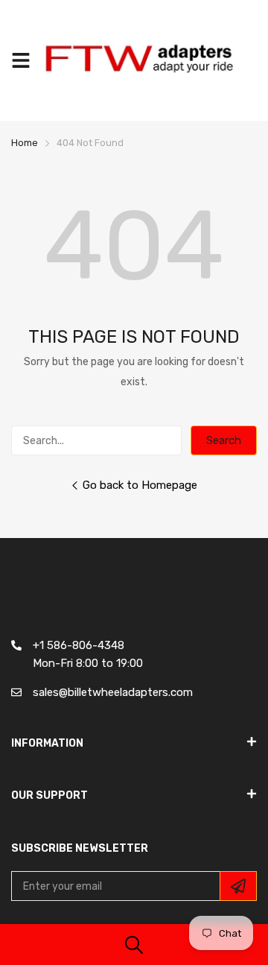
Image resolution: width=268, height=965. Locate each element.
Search (223, 440)
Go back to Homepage (140, 485)
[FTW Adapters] (146, 60)
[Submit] (238, 886)
